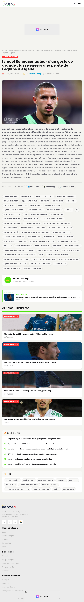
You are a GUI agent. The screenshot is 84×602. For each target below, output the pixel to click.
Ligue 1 (4, 532)
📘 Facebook (33, 187)
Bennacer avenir (65, 237)
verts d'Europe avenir (68, 259)
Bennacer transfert (66, 196)
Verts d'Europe (10, 228)
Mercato (5, 556)
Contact (5, 583)
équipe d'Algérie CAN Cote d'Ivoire (19, 250)
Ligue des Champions (10, 563)
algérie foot (27, 196)
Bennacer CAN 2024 (32, 268)
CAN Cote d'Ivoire (72, 246)
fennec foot (9, 205)
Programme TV (8, 567)
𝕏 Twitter (19, 187)
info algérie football (67, 241)
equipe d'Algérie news (29, 485)
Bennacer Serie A (54, 210)
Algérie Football (35, 210)
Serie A (4, 547)
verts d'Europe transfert (43, 259)
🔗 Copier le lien (67, 187)
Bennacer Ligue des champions (35, 232)
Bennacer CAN (57, 214)
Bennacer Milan (31, 219)
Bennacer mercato (44, 196)
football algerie (49, 485)
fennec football (52, 205)
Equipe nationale (29, 201)
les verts (44, 201)
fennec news (36, 205)
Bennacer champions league (16, 259)
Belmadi (69, 210)
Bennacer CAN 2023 (12, 268)
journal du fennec (41, 489)
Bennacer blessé (11, 232)
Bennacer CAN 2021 (61, 232)
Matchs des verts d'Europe (32, 228)
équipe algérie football (14, 210)
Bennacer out (60, 264)
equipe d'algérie (11, 196)
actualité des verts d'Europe (57, 223)
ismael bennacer (11, 201)
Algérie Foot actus (70, 250)
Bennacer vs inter (39, 214)
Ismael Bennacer (15, 50)
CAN (25, 214)
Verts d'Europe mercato (57, 255)
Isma (41, 255)
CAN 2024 (57, 246)
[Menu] (79, 3)
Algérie (56, 489)
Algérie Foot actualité (14, 237)
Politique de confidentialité (12, 591)
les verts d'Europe (32, 223)
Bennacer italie (42, 246)
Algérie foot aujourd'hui (15, 241)
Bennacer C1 (49, 237)
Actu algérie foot (23, 246)
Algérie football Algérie (52, 219)
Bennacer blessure (12, 223)
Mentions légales (8, 587)
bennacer (22, 205)
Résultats (5, 570)
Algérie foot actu (12, 214)
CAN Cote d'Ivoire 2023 (48, 250)
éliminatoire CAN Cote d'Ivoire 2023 (19, 255)
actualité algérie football (42, 241)
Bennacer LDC (34, 237)
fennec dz (71, 201)
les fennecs (57, 201)
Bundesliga (6, 543)
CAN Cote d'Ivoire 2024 (40, 264)
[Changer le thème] (74, 3)
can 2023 (8, 246)
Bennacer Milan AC (12, 219)
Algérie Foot (8, 129)
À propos (5, 580)
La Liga (5, 539)
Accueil (4, 50)
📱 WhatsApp (49, 187)
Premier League (8, 536)
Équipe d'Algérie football (15, 264)
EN (77, 210)
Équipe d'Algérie (8, 560)
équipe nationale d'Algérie (60, 228)
